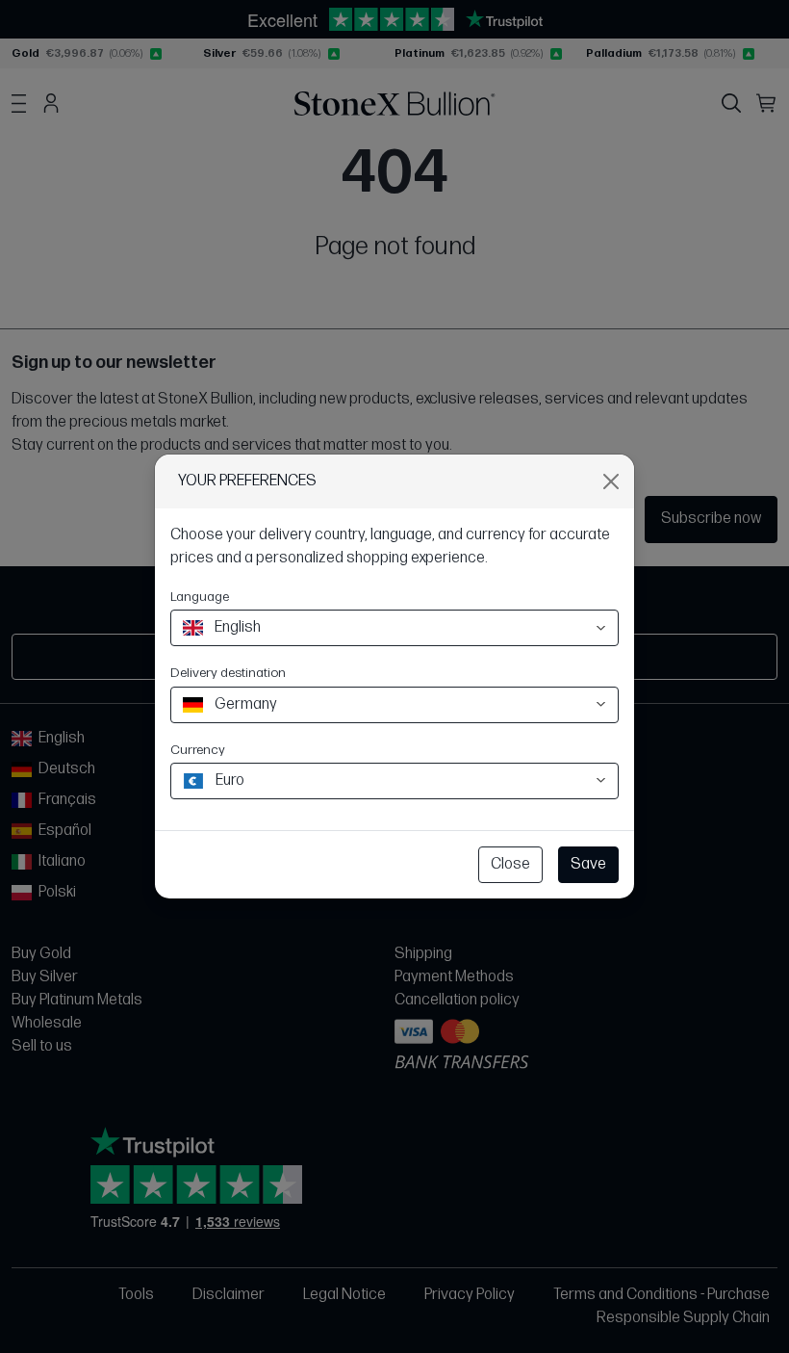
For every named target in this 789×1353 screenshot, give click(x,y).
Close (510, 864)
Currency (197, 750)
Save (588, 864)
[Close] (611, 481)
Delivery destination (228, 672)
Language (199, 596)
